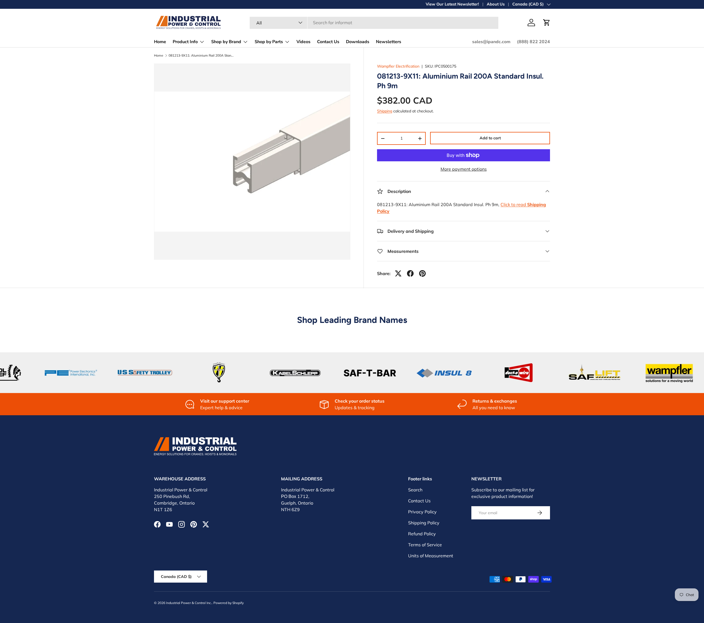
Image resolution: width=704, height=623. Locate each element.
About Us (496, 4)
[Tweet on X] (398, 273)
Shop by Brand (226, 42)
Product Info (185, 42)
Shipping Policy (423, 522)
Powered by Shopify (228, 603)
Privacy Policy (422, 511)
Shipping (384, 111)
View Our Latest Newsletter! (452, 4)
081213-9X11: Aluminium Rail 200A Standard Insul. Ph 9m (202, 55)
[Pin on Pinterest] (422, 273)
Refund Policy (422, 533)
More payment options (464, 169)
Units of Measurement (430, 555)
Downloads (357, 42)
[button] (547, 22)
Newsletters (388, 42)
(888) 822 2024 (533, 42)
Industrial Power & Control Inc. (189, 603)
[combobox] (374, 22)
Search (415, 489)
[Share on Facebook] (410, 273)
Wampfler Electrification (398, 66)
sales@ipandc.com (491, 42)
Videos (303, 42)
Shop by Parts (269, 42)
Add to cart (490, 137)
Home (160, 42)
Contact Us (328, 42)
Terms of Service (425, 544)
